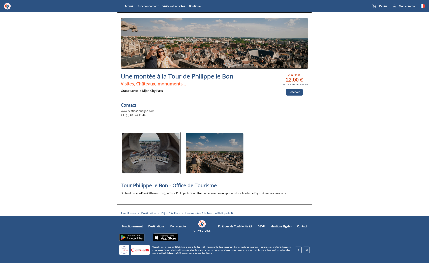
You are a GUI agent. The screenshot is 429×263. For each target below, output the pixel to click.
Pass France (128, 213)
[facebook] (298, 250)
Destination (148, 213)
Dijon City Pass (170, 213)
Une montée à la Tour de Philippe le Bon (210, 213)
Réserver (294, 92)
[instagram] (306, 250)
